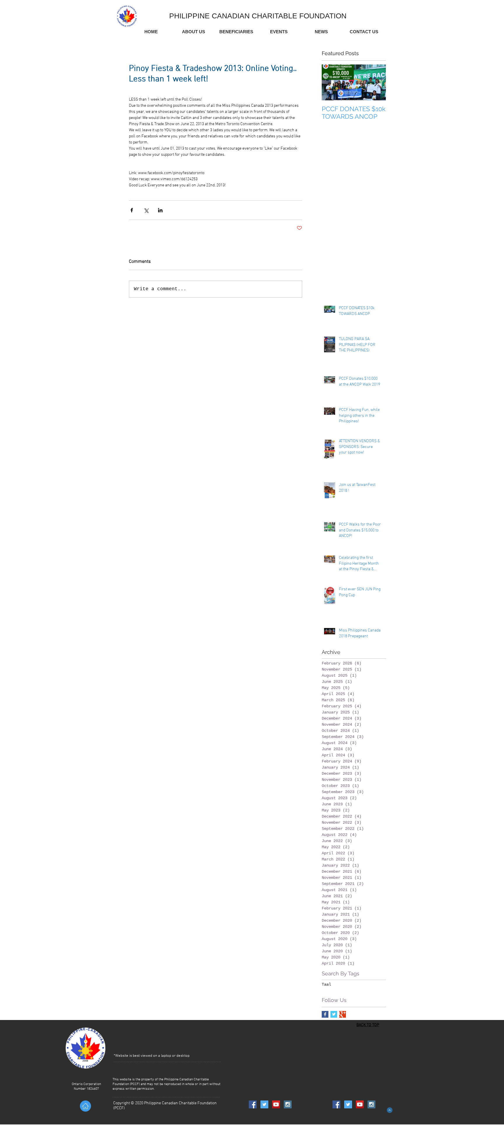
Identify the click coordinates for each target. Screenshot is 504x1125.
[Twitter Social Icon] (264, 1104)
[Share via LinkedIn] (160, 210)
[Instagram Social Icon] (288, 1104)
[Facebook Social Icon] (253, 1104)
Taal (326, 984)
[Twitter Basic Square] (333, 1014)
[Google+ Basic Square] (342, 1014)
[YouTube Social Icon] (276, 1104)
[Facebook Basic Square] (325, 1014)
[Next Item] (376, 82)
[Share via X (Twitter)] (146, 210)
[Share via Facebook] (131, 210)
